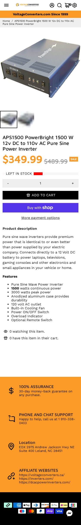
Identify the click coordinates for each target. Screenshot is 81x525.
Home (6, 20)
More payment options (40, 218)
